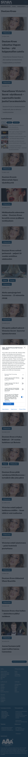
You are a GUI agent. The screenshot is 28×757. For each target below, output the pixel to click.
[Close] (25, 347)
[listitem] (14, 375)
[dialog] (14, 378)
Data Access (14, 409)
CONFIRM (8, 403)
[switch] (22, 378)
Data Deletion (5, 409)
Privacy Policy (22, 409)
